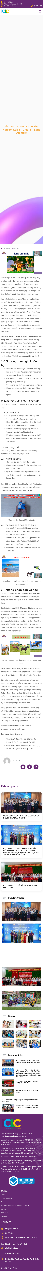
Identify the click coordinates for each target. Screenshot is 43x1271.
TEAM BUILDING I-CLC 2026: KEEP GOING (27, 1091)
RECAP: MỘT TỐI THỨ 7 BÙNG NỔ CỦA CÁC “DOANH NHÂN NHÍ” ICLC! (27, 1106)
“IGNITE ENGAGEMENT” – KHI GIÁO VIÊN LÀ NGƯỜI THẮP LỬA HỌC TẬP (21, 817)
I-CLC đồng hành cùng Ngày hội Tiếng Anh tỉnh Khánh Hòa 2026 (20, 1100)
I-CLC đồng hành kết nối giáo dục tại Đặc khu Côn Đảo (20, 886)
